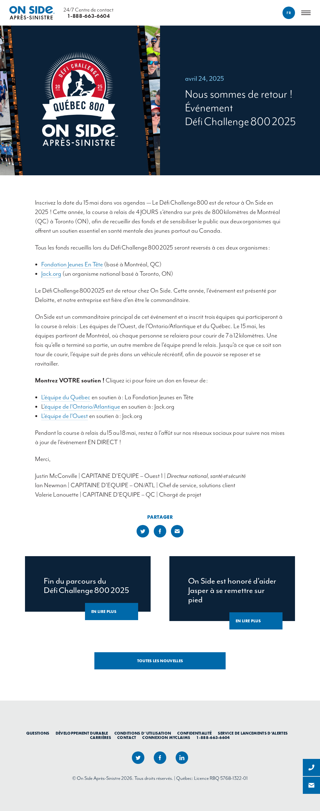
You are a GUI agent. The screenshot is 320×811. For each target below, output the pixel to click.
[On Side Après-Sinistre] (32, 13)
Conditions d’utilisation (142, 733)
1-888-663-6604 (213, 738)
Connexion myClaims (166, 738)
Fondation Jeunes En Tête (72, 264)
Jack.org (51, 274)
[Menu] (306, 12)
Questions (37, 733)
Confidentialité (194, 733)
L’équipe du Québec (65, 397)
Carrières (100, 738)
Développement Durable (82, 733)
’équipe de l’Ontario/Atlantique (81, 406)
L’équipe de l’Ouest (64, 416)
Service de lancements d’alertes (253, 733)
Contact (126, 738)
